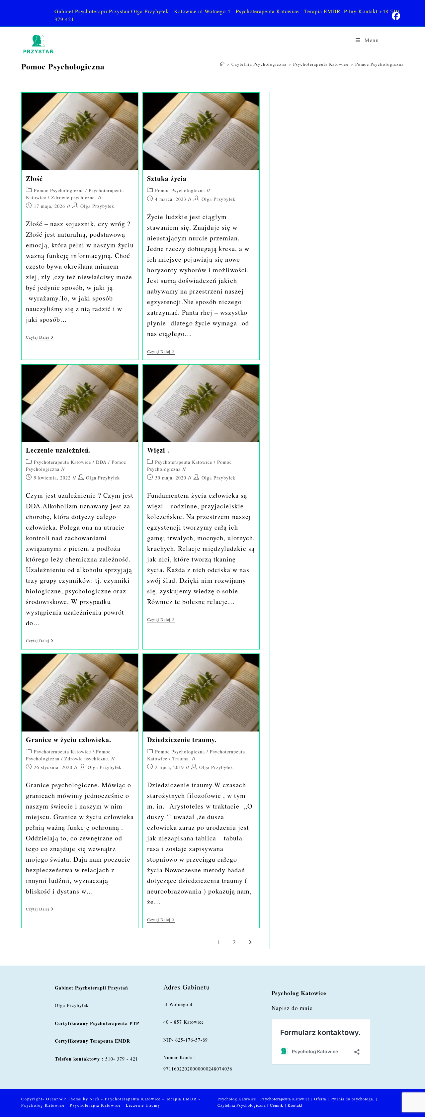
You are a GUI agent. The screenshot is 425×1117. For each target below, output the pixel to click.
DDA (101, 462)
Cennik (276, 1105)
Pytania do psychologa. (352, 1098)
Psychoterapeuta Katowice (62, 462)
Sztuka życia (167, 178)
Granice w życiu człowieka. (68, 739)
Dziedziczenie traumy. (182, 739)
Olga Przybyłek (97, 206)
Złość (34, 178)
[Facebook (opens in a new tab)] (396, 16)
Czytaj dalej (40, 337)
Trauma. (181, 758)
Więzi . (158, 450)
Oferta (320, 1098)
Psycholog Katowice (236, 1098)
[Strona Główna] (222, 64)
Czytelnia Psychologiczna (241, 1105)
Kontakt (295, 1105)
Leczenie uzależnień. (58, 450)
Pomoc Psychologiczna (379, 64)
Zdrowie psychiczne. (73, 197)
